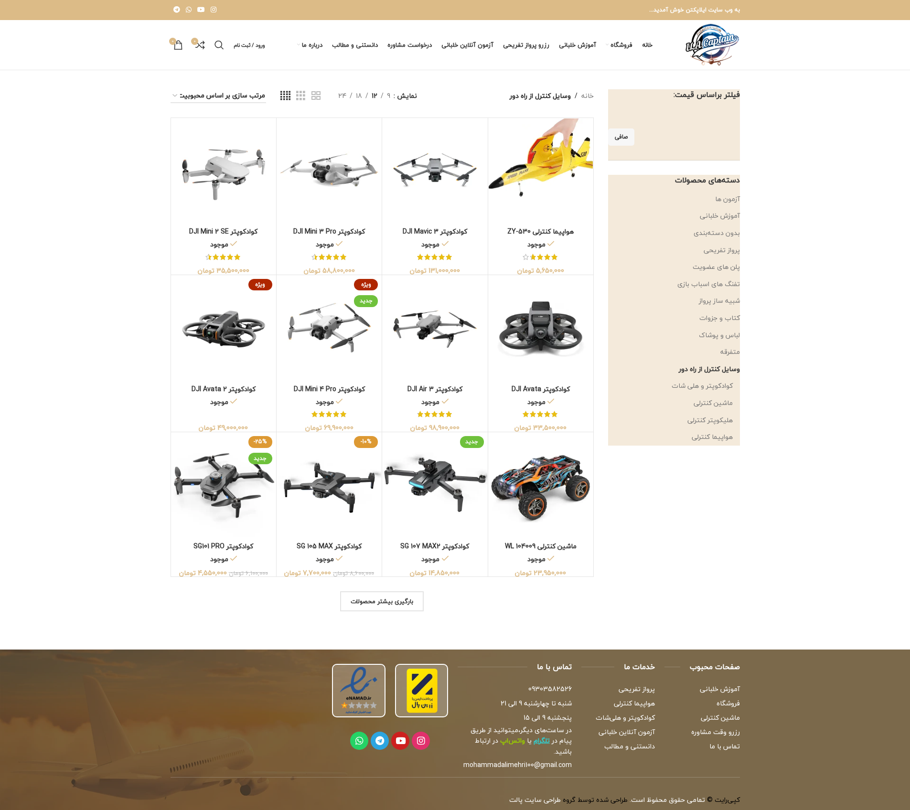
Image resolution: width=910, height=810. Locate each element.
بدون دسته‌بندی (717, 233)
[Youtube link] (201, 10)
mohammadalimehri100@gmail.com (517, 765)
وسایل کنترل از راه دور (709, 369)
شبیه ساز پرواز (719, 301)
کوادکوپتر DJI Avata (541, 389)
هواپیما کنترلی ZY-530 (540, 231)
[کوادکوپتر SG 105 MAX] (329, 485)
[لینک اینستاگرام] (213, 10)
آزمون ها (727, 199)
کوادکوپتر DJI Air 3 (434, 389)
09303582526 (550, 689)
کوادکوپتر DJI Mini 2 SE (223, 231)
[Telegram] (380, 741)
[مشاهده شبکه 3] (300, 96)
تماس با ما (724, 746)
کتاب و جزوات (719, 318)
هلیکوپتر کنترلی (710, 420)
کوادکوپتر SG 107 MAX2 (434, 546)
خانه (587, 96)
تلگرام (542, 740)
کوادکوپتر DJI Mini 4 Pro (329, 389)
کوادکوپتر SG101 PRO (223, 546)
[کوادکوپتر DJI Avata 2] (223, 328)
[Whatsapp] (359, 741)
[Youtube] (400, 741)
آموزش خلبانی (720, 216)
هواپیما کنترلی (712, 437)
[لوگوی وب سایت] (712, 44)
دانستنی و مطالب (629, 746)
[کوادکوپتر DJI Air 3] (435, 328)
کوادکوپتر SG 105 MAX (329, 546)
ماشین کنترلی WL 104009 (541, 546)
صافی (621, 137)
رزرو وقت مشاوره (715, 732)
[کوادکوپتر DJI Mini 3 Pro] (329, 170)
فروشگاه (728, 703)
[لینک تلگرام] (177, 10)
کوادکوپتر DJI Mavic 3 (435, 231)
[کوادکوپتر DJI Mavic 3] (435, 170)
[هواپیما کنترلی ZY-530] (541, 170)
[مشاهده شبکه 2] (316, 96)
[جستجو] (219, 44)
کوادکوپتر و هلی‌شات (625, 718)
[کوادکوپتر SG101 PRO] (223, 485)
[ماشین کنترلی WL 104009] (541, 485)
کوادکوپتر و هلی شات (702, 386)
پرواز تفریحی (722, 250)
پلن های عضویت (716, 267)
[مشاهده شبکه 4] (285, 96)
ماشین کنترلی (713, 403)
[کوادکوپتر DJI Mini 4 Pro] (329, 328)
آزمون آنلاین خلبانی (627, 732)
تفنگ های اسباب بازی (708, 284)
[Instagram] (421, 741)
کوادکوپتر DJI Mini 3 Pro (329, 231)
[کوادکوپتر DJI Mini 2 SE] (223, 170)
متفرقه (730, 352)
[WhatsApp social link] (188, 10)
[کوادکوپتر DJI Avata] (541, 328)
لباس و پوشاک (719, 335)
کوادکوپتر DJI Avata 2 (224, 389)
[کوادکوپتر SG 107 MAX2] (435, 485)
